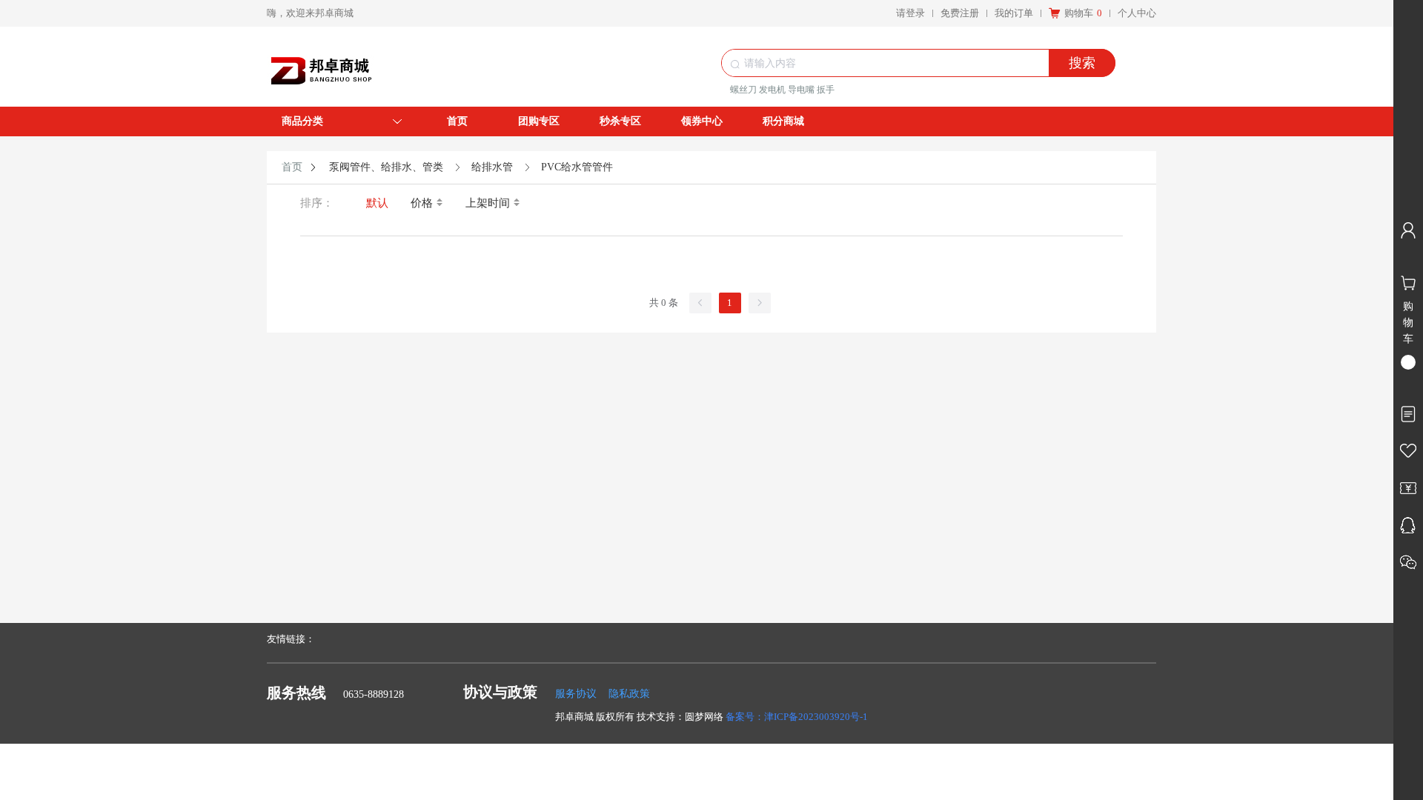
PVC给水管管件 (577, 167)
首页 (457, 121)
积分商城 (783, 121)
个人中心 (1137, 13)
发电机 (772, 89)
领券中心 (702, 121)
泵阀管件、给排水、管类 (386, 167)
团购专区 (539, 121)
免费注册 (960, 13)
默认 (377, 203)
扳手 (826, 89)
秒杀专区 (620, 121)
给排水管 (492, 167)
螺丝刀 (743, 89)
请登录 (910, 13)
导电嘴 (801, 89)
